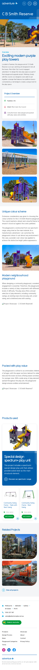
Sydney (26, 606)
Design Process (7, 635)
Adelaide (18, 606)
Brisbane (8, 608)
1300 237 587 (9, 612)
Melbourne (8, 606)
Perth (15, 608)
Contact (23, 638)
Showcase (23, 632)
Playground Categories (9, 641)
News (4, 638)
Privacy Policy (25, 641)
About (22, 635)
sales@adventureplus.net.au (14, 616)
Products (5, 632)
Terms (4, 645)
